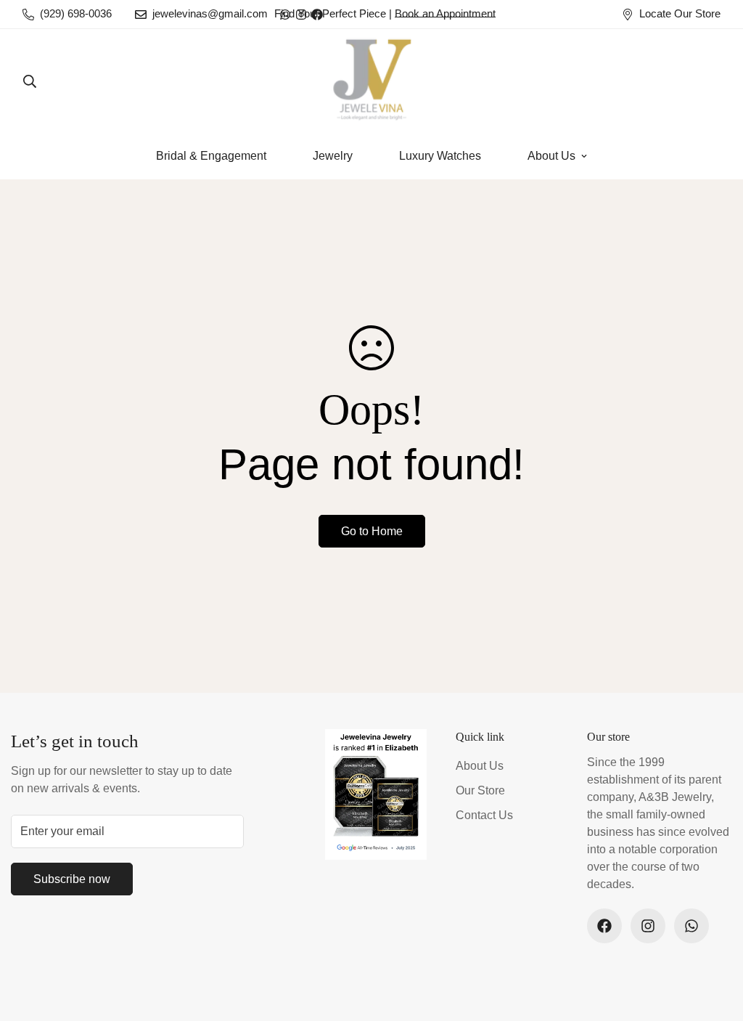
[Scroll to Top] (714, 942)
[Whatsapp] (691, 925)
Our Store (480, 790)
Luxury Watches (440, 156)
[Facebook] (604, 925)
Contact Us (484, 815)
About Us (551, 156)
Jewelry (333, 156)
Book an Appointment (445, 13)
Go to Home (372, 531)
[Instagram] (648, 925)
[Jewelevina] (371, 81)
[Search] (30, 81)
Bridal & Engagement (211, 156)
